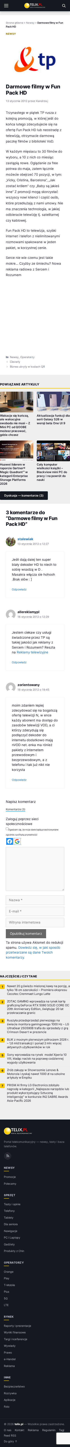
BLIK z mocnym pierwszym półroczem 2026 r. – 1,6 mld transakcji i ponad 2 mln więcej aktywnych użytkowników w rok (38, 1043)
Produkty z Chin (14, 1251)
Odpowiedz (19, 589)
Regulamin (48, 1430)
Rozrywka (10, 1393)
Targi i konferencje (15, 1339)
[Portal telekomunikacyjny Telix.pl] (35, 6)
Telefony (9, 1210)
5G (6, 1298)
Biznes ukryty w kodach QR (27, 366)
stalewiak (25, 539)
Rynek (9, 1316)
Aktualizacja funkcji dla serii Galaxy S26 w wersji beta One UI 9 (53, 419)
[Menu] (6, 5)
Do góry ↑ (10, 1441)
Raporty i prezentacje (17, 1325)
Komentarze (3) (15, 809)
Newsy (30, 22)
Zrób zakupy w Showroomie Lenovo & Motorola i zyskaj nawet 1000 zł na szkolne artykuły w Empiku (36, 1074)
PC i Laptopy (12, 1237)
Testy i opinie (12, 1204)
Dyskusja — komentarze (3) (24, 495)
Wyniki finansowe (15, 1332)
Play (6, 1278)
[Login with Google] (17, 841)
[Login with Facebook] (9, 841)
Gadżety (9, 1244)
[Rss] (7, 1156)
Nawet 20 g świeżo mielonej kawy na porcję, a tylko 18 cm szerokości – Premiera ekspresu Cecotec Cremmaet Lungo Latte (38, 990)
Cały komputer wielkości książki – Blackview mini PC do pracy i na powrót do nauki (52, 472)
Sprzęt (9, 1195)
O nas (7, 1430)
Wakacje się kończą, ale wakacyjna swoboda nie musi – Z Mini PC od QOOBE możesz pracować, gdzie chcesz (15, 425)
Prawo (8, 1352)
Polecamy (10, 1183)
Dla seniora (11, 1224)
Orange (8, 1271)
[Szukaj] (64, 5)
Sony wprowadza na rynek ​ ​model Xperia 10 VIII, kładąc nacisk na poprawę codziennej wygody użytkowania (36, 1058)
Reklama (9, 1366)
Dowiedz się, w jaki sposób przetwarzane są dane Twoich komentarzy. (33, 952)
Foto (6, 1406)
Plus (6, 1291)
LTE (6, 1305)
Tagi (61, 1430)
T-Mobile (9, 1285)
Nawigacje (10, 1231)
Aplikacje (9, 1399)
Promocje (10, 1176)
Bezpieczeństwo (14, 1386)
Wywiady (10, 1345)
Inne (7, 1377)
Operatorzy (27, 357)
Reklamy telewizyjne (32, 652)
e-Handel (10, 1359)
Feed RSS (10, 1435)
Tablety (8, 1217)
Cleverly (15, 361)
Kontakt (19, 1430)
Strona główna (14, 22)
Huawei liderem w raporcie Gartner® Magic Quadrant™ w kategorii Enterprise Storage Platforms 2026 (14, 474)
